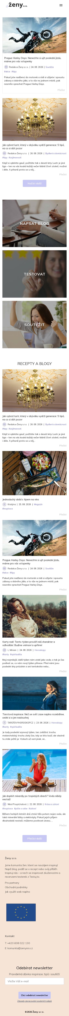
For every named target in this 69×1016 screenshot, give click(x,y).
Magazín (38, 504)
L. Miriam (12, 650)
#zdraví (32, 808)
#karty (5, 654)
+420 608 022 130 (18, 943)
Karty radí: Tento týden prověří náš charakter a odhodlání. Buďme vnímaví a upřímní (28, 643)
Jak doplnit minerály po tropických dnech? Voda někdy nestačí (31, 797)
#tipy (4, 428)
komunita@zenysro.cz (20, 948)
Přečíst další (34, 838)
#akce (5, 572)
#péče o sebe (20, 808)
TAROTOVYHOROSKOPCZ (20, 722)
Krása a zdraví (52, 804)
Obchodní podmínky (16, 887)
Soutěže (49, 568)
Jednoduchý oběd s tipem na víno (20, 499)
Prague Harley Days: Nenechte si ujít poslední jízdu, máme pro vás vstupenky (32, 59)
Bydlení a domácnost (55, 424)
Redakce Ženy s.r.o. (19, 67)
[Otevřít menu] (61, 5)
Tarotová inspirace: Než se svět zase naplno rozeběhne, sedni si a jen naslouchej (33, 716)
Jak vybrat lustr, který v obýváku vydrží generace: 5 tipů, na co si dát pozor (33, 146)
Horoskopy (40, 650)
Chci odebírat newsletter (34, 995)
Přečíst (63, 174)
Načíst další (35, 183)
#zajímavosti (15, 428)
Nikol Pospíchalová (17, 804)
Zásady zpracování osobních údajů (34, 1001)
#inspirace (7, 508)
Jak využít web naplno (17, 891)
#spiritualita (16, 654)
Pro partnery (12, 882)
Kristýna (12, 504)
